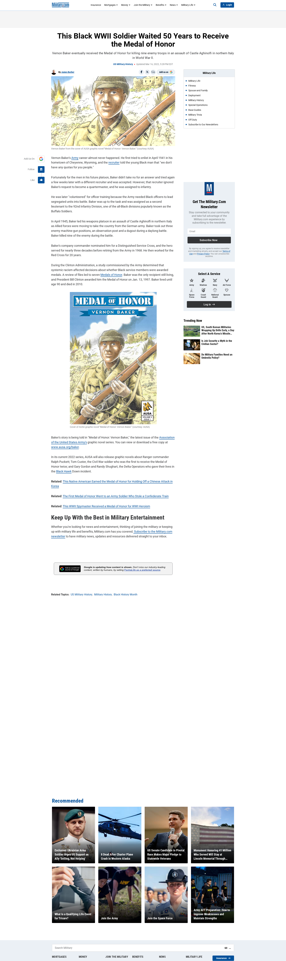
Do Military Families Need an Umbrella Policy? (216, 356)
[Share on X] (147, 72)
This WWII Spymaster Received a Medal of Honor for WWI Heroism (106, 506)
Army (74, 158)
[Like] (41, 180)
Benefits (160, 5)
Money (124, 5)
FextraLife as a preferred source (142, 570)
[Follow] (41, 169)
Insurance (96, 5)
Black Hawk (64, 471)
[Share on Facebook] (141, 72)
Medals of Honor (111, 274)
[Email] (153, 72)
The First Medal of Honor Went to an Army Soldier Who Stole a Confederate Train (116, 496)
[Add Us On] (41, 159)
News (173, 5)
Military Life (187, 5)
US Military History (123, 64)
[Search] (215, 5)
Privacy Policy (203, 254)
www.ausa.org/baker (65, 447)
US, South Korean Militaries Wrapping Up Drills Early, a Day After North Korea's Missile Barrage (217, 330)
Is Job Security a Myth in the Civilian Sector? (216, 342)
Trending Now (193, 320)
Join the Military (142, 5)
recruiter (113, 162)
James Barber (67, 72)
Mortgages (110, 5)
